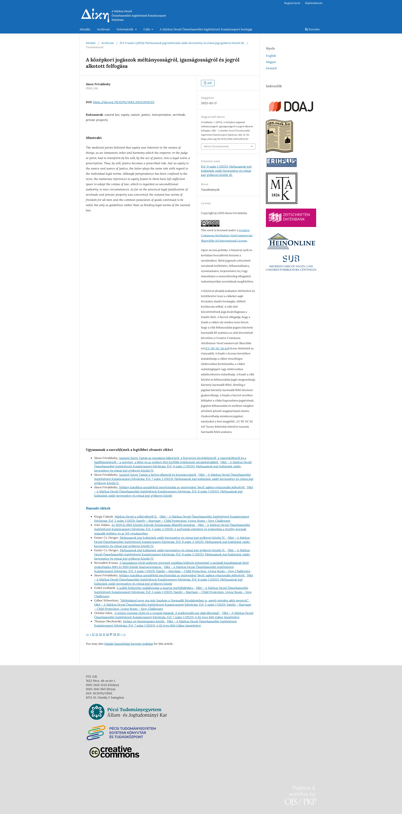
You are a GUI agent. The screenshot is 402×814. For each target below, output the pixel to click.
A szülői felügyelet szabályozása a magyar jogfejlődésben (155, 588)
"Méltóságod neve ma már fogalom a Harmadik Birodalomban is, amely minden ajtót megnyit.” (184, 600)
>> (124, 634)
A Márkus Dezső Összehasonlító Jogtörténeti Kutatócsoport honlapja (206, 29)
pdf (209, 83)
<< (87, 634)
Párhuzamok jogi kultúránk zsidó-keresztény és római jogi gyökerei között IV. (173, 538)
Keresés (314, 29)
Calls (147, 29)
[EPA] (279, 152)
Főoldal (90, 43)
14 (100, 634)
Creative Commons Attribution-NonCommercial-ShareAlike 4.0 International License (227, 235)
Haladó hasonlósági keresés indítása (128, 644)
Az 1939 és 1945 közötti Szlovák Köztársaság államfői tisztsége (153, 525)
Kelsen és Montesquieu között (144, 621)
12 (93, 634)
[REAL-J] (281, 203)
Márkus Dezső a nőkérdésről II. (136, 516)
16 (107, 634)
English (271, 56)
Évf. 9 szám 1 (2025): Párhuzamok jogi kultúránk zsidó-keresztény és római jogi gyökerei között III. (182, 43)
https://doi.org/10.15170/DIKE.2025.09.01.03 (123, 102)
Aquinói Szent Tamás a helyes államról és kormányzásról (158, 475)
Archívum (103, 29)
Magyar (271, 62)
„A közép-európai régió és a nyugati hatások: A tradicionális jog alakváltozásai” (167, 613)
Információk (125, 29)
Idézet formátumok (216, 146)
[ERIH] (281, 167)
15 (104, 634)
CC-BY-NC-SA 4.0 (217, 348)
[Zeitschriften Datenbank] (291, 226)
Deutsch (271, 68)
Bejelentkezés (313, 3)
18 (114, 634)
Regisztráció (292, 3)
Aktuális (85, 29)
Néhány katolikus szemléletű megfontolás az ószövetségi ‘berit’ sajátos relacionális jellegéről (182, 487)
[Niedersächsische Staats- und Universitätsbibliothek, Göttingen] (291, 270)
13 (96, 634)
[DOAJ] (291, 113)
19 (118, 634)
